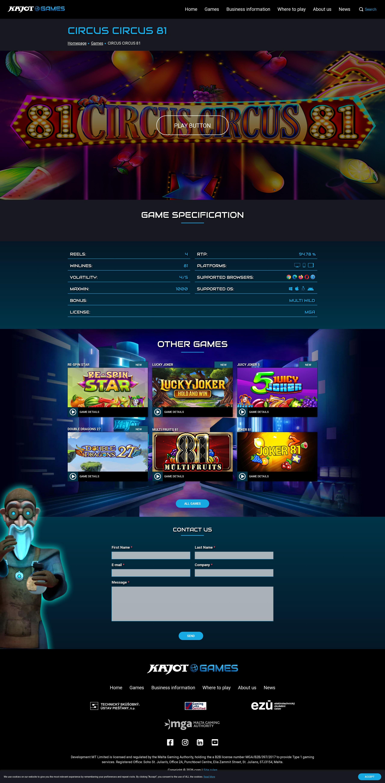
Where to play (291, 9)
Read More (209, 776)
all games (192, 503)
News (344, 9)
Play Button (192, 125)
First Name (122, 547)
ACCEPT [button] (369, 776)
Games (212, 9)
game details (89, 412)
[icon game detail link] (73, 412)
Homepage (77, 43)
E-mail (118, 565)
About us (322, 9)
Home (191, 9)
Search (370, 9)
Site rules (210, 770)
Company (204, 565)
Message (120, 582)
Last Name (205, 547)
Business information (248, 9)
